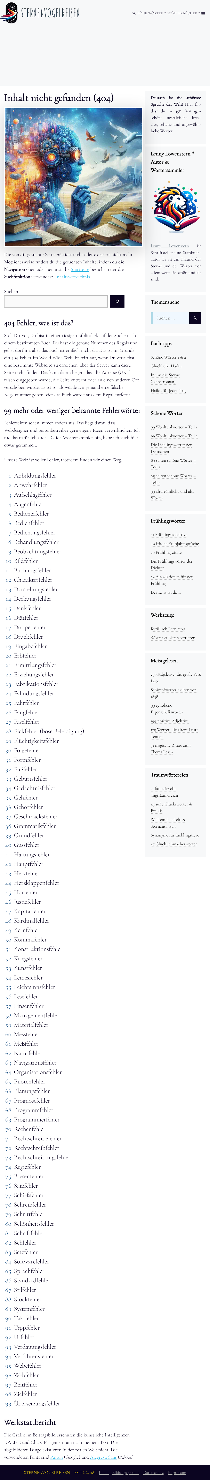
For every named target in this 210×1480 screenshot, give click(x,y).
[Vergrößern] (137, 114)
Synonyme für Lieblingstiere (175, 835)
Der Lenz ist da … (166, 592)
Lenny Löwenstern (170, 245)
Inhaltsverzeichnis (72, 277)
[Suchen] (117, 301)
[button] (203, 14)
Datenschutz (153, 1472)
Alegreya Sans (103, 1457)
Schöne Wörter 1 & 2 (168, 357)
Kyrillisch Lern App (168, 628)
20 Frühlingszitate (166, 552)
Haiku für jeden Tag (168, 390)
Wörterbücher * (183, 13)
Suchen (11, 291)
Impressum (177, 1472)
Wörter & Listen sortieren (173, 637)
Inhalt (104, 1472)
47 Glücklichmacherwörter (174, 844)
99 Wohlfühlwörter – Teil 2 (174, 435)
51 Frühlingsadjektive (169, 534)
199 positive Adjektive (170, 720)
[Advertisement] (105, 57)
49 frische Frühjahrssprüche (175, 543)
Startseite (80, 269)
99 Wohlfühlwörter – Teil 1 (174, 427)
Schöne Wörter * (149, 13)
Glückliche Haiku (166, 366)
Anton (56, 1457)
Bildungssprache (125, 1472)
